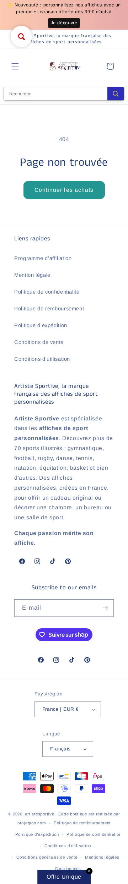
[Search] (115, 93)
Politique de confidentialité (47, 292)
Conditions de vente (39, 342)
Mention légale (32, 275)
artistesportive (39, 814)
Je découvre (64, 22)
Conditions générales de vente (46, 857)
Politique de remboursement (49, 308)
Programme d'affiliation (43, 258)
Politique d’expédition (37, 834)
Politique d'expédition (40, 325)
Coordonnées (68, 868)
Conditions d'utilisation (42, 359)
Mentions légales (102, 857)
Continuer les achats (64, 190)
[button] (15, 66)
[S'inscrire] (105, 608)
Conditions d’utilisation (67, 846)
